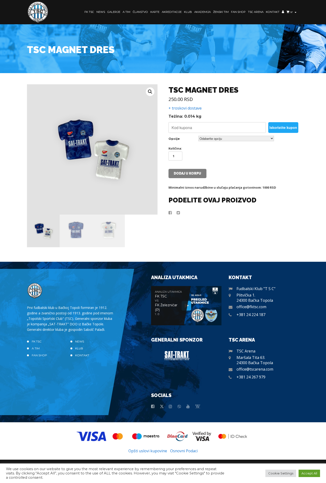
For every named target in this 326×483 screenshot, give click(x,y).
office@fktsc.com (251, 306)
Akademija (202, 12)
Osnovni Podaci (184, 450)
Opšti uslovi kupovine (147, 450)
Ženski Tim (221, 12)
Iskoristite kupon (283, 127)
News (100, 12)
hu (292, 15)
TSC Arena (255, 12)
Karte (154, 12)
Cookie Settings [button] (280, 473)
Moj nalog (283, 12)
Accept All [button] (309, 473)
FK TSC (89, 12)
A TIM (126, 12)
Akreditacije (172, 12)
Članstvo (140, 12)
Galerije (113, 12)
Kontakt (272, 12)
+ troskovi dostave (185, 108)
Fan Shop (238, 12)
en (292, 19)
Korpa (287, 12)
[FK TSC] (38, 12)
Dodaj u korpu (187, 173)
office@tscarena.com (255, 369)
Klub (188, 12)
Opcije (174, 139)
